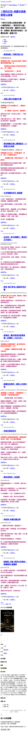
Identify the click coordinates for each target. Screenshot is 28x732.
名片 (5, 43)
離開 (9, 729)
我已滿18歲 (3, 729)
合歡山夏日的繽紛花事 (13, 99)
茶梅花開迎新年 (10, 431)
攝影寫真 (12, 36)
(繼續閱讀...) (4, 84)
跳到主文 (3, 19)
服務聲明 (16, 711)
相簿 (5, 39)
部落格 (5, 41)
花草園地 (13, 90)
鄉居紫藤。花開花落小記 (13, 54)
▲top (2, 93)
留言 (12, 87)
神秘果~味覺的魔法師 (12, 519)
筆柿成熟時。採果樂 (12, 477)
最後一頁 (8, 604)
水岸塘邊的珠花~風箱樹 (13, 193)
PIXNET (7, 710)
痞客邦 (9, 87)
